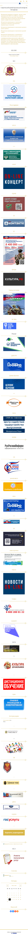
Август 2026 (14, 885)
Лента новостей (6, 720)
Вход (17, 55)
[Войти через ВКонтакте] (13, 911)
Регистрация (12, 55)
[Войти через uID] (11, 911)
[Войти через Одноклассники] (17, 911)
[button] (19, 4)
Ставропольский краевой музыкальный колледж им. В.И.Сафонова (14, 9)
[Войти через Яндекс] (15, 911)
